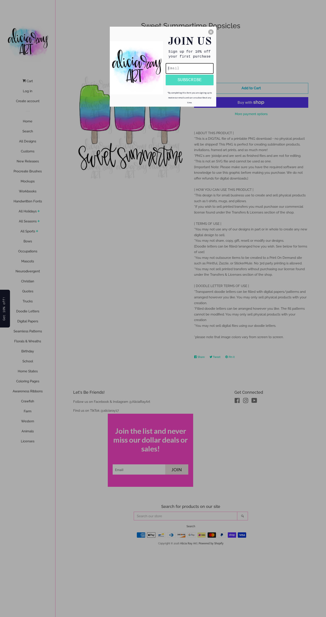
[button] (211, 32)
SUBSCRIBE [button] (190, 79)
